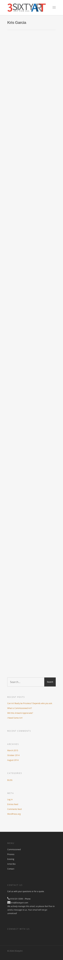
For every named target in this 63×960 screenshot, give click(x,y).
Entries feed (12, 804)
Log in (10, 799)
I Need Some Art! (18, 551)
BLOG (22, 58)
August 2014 (13, 760)
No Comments (31, 58)
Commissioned (14, 849)
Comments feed (14, 809)
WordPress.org (14, 814)
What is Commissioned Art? (25, 200)
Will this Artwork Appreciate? (26, 326)
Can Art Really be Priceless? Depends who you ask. (29, 703)
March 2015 (12, 750)
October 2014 (13, 755)
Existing (10, 859)
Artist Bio (11, 864)
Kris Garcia (14, 58)
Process (10, 854)
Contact (10, 868)
